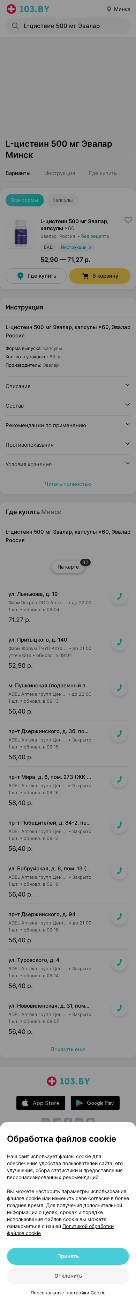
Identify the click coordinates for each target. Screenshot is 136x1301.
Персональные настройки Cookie (68, 1292)
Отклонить (68, 1275)
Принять (68, 1256)
